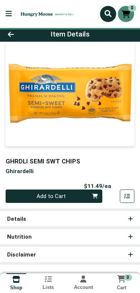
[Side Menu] (9, 14)
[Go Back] (22, 34)
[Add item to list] (127, 196)
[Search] (108, 14)
